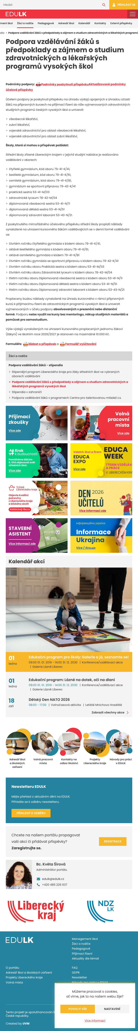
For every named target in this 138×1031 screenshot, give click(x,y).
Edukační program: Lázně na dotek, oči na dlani (72, 679)
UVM (26, 1023)
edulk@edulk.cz (53, 879)
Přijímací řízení (82, 954)
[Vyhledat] (103, 5)
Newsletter (79, 977)
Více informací (94, 1021)
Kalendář (84, 23)
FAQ (74, 968)
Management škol (85, 939)
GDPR (76, 972)
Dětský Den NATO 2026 (49, 699)
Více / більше (85, 548)
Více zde (15, 431)
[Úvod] (16, 14)
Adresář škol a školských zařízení (29, 972)
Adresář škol (66, 23)
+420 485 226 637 (54, 885)
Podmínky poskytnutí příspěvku (65, 84)
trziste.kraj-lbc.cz (20, 509)
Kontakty (100, 23)
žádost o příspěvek (42, 344)
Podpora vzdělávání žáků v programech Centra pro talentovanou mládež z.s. (66, 398)
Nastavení (112, 1009)
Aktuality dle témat (85, 958)
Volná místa (14, 982)
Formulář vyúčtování (80, 344)
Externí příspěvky (121, 23)
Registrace (112, 841)
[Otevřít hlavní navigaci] (132, 14)
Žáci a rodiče (25, 23)
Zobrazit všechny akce (108, 712)
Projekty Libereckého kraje (24, 977)
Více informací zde (92, 511)
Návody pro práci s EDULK (90, 982)
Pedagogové (46, 23)
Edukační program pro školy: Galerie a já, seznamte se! (79, 657)
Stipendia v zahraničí (27, 392)
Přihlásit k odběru (31, 813)
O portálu (12, 968)
